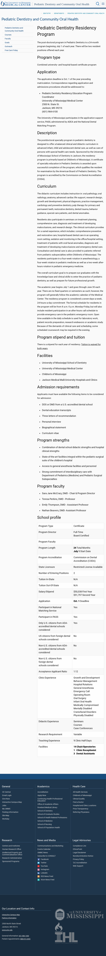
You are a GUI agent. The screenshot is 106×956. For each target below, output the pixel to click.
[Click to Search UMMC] (97, 3)
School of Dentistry (45, 811)
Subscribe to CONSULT (46, 856)
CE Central (6, 792)
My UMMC (6, 809)
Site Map (5, 816)
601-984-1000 (24, 936)
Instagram (44, 869)
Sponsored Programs (10, 861)
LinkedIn (44, 873)
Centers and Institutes (11, 846)
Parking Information (10, 812)
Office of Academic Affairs (47, 804)
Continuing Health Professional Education (49, 800)
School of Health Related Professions (52, 818)
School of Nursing (44, 824)
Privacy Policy (78, 859)
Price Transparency (80, 809)
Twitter (43, 863)
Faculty (8, 39)
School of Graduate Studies (48, 814)
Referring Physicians (81, 812)
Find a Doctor (78, 802)
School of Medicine (44, 821)
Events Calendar (44, 849)
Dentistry (47, 13)
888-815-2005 (25, 939)
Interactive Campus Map (12, 802)
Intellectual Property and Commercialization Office (12, 854)
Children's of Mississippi (82, 795)
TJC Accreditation (80, 863)
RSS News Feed (46, 876)
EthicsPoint (77, 849)
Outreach (8, 46)
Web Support (78, 866)
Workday (5, 819)
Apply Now (41, 795)
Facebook (44, 859)
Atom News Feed (47, 880)
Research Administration (12, 858)
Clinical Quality (79, 799)
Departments (59, 13)
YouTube (44, 866)
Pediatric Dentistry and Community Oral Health (61, 4)
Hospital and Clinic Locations (84, 806)
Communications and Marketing (50, 846)
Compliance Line (79, 846)
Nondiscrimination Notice (83, 856)
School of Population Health (48, 828)
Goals (7, 42)
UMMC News (42, 853)
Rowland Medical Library (47, 807)
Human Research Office (11, 849)
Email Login (7, 795)
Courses (8, 35)
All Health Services (80, 792)
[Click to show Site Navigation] (103, 3)
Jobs (4, 806)
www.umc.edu (7, 930)
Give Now (6, 799)
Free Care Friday (11, 50)
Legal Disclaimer (79, 853)
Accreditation (42, 792)
